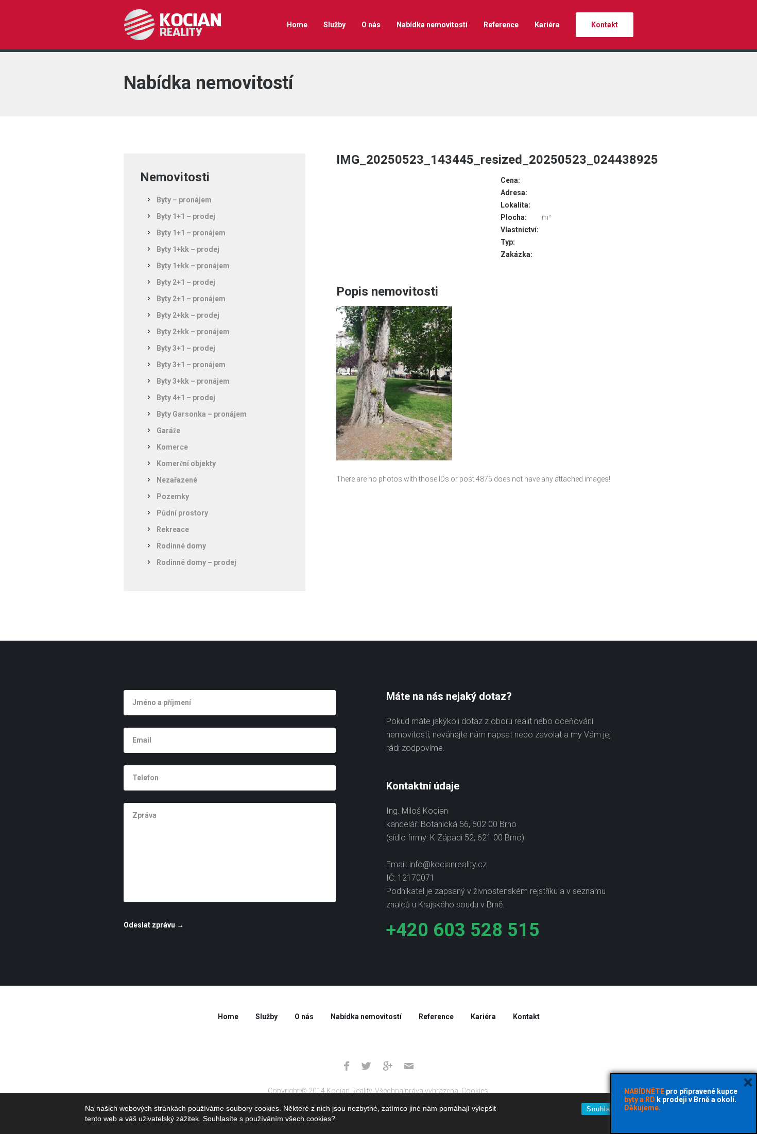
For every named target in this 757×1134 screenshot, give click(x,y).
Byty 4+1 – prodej (186, 397)
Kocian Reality (172, 24)
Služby (334, 25)
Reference (501, 25)
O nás (371, 25)
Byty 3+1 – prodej (186, 348)
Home (297, 25)
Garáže (168, 430)
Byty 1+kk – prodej (188, 249)
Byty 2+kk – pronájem (193, 332)
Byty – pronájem (184, 200)
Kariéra (547, 25)
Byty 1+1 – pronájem (191, 233)
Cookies (474, 1091)
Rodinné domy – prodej (196, 562)
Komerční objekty (186, 463)
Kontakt (604, 25)
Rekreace (173, 529)
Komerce (172, 447)
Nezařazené (177, 480)
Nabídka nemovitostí (432, 25)
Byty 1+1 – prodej (186, 216)
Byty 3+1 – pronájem (191, 364)
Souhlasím (605, 1109)
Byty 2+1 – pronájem (191, 299)
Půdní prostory (182, 513)
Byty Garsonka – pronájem (202, 414)
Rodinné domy (181, 546)
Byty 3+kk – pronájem (193, 381)
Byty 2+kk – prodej (188, 315)
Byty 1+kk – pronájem (193, 266)
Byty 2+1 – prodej (186, 282)
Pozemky (173, 496)
